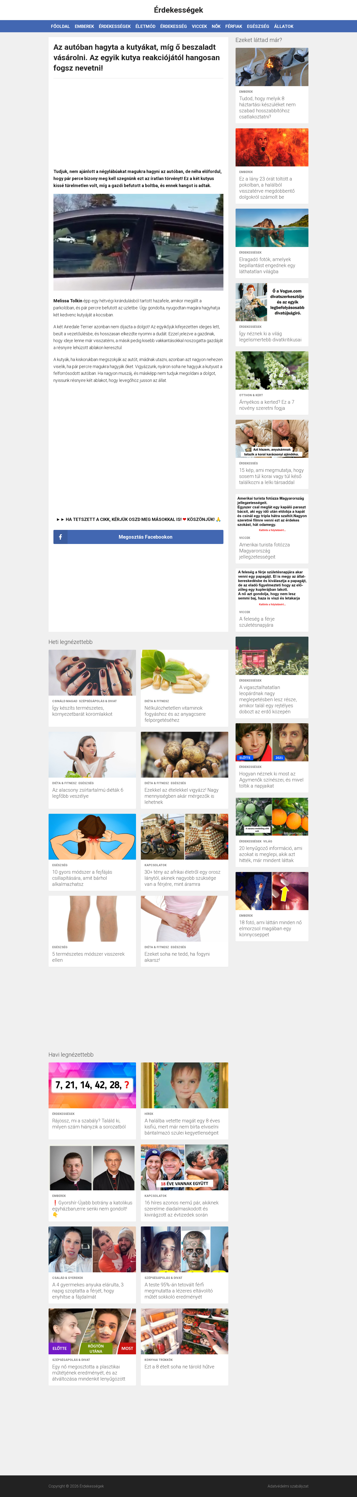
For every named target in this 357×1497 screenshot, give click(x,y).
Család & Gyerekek (67, 1278)
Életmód (145, 26)
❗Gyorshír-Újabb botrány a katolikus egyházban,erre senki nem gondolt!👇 (92, 1209)
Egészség (258, 26)
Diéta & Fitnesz (156, 701)
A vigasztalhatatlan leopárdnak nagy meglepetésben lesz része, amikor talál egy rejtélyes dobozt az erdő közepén (268, 699)
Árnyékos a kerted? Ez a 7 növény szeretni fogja (266, 405)
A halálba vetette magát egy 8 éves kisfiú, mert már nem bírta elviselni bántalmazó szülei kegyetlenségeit (182, 1127)
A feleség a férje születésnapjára (257, 622)
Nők (216, 26)
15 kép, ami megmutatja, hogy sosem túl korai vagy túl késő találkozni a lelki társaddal (271, 476)
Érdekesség (173, 26)
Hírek (148, 1114)
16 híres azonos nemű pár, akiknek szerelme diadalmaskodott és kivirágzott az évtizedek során (181, 1209)
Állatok (283, 26)
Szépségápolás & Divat (98, 701)
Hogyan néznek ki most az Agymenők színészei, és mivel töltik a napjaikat (271, 780)
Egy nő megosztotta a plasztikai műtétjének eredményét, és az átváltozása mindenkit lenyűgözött (88, 1373)
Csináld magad (64, 701)
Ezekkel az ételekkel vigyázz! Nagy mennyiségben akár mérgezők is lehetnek (181, 796)
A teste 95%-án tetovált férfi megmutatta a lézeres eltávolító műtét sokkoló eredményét (178, 1291)
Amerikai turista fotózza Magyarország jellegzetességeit (264, 551)
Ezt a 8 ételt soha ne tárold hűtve (179, 1367)
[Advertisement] (138, 121)
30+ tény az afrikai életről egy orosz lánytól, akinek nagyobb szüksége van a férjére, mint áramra (182, 878)
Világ (267, 841)
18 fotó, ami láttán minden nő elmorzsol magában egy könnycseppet (270, 929)
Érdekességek (115, 26)
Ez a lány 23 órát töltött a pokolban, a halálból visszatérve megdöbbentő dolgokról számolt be (267, 188)
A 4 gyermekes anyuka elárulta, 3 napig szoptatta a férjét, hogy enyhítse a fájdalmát (88, 1291)
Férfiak (233, 26)
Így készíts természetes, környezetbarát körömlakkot (82, 711)
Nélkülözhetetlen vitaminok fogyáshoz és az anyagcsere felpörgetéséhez (175, 714)
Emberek (84, 26)
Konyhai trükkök (158, 1360)
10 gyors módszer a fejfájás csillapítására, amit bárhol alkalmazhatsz (82, 878)
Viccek (199, 26)
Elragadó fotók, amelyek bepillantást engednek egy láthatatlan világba (267, 265)
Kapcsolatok (155, 865)
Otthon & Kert (251, 395)
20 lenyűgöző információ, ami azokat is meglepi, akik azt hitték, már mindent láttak (270, 854)
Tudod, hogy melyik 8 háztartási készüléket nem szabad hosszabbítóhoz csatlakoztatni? (267, 108)
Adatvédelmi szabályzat (288, 1486)
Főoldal (60, 26)
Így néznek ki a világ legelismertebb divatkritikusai (270, 337)
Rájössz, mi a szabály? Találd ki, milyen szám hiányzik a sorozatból (89, 1124)
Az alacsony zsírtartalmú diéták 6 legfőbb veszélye (87, 793)
